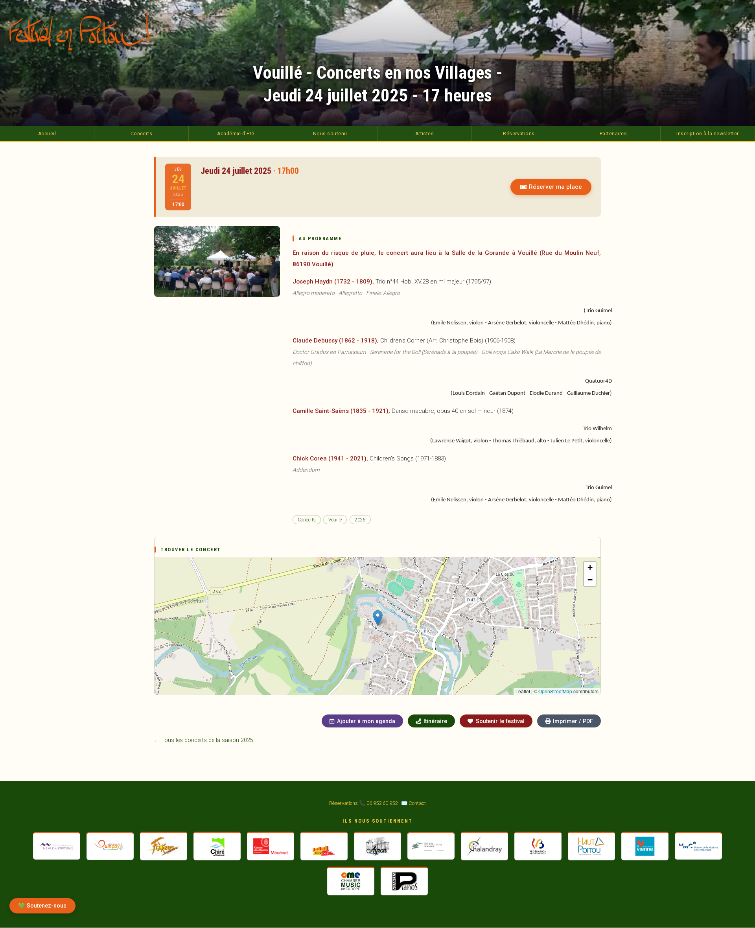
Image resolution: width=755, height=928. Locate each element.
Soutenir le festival (500, 721)
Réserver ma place (555, 186)
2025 (360, 520)
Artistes (424, 133)
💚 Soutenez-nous (42, 905)
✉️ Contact (413, 803)
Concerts (142, 133)
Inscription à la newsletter (707, 133)
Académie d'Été (235, 133)
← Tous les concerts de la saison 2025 (203, 740)
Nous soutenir (330, 133)
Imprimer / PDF (573, 721)
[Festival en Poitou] (84, 30)
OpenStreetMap (555, 691)
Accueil (47, 133)
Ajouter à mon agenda (366, 721)
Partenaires (613, 133)
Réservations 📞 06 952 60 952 (363, 803)
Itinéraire (435, 721)
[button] (378, 618)
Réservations (519, 133)
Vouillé (335, 520)
